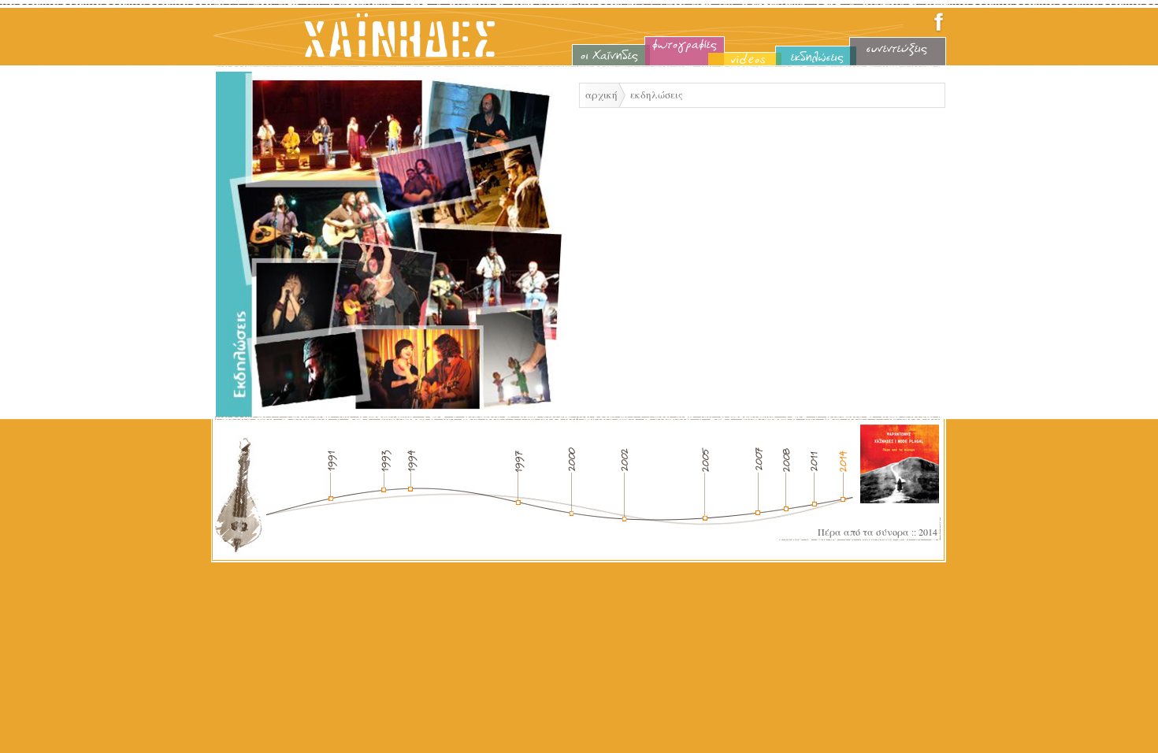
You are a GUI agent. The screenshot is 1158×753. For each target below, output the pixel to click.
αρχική (601, 94)
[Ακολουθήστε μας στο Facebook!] (938, 30)
